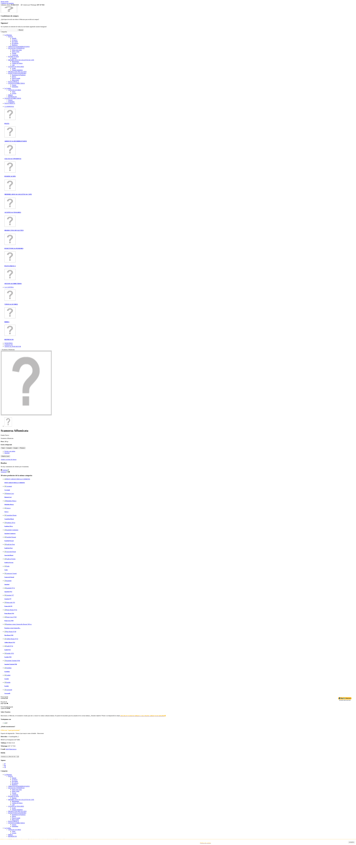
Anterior (5, 470)
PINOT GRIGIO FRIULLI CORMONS (14, 482)
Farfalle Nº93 (7, 657)
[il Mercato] (9, 12)
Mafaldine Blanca (9, 504)
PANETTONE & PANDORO (17, 73)
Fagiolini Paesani (9, 540)
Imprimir (7, 453)
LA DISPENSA (9, 106)
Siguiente (4, 472)
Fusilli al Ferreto (8, 562)
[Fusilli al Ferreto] (9, 559)
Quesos (14, 85)
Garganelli (7, 693)
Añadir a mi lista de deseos (8, 459)
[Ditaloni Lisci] (9, 493)
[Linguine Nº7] (9, 595)
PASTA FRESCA (13, 81)
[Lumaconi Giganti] (10, 573)
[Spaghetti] (7, 580)
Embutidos (15, 86)
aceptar (351, 842)
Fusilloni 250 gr (8, 526)
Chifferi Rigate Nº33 (9, 642)
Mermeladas (15, 61)
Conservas (15, 55)
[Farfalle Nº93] (9, 653)
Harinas (14, 58)
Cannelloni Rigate (9, 519)
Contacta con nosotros (7, 3)
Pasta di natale (16, 78)
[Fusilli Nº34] (8, 646)
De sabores (15, 43)
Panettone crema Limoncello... (12, 628)
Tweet (3, 448)
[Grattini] (7, 675)
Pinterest (22, 448)
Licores (14, 93)
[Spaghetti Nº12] (9, 588)
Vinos (13, 91)
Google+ (16, 448)
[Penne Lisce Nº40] (10, 617)
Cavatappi (7, 490)
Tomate (14, 53)
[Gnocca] (7, 508)
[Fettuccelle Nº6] (9, 602)
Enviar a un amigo (9, 451)
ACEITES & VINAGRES (16, 66)
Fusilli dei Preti (8, 548)
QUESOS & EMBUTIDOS (16, 83)
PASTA (10, 36)
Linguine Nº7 (7, 599)
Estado (3, 435)
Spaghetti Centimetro (10, 533)
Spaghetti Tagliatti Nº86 (10, 664)
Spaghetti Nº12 (8, 591)
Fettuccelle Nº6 (8, 606)
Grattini (6, 678)
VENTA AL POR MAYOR (12, 346)
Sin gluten (15, 41)
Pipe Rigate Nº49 (8, 635)
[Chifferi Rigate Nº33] (11, 639)
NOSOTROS (8, 343)
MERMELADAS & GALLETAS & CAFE (21, 60)
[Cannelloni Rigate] (10, 515)
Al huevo (14, 40)
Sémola (14, 38)
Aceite (14, 68)
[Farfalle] (7, 682)
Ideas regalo (15, 80)
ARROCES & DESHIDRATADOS (19, 46)
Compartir (9, 448)
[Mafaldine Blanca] (10, 501)
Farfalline (7, 671)
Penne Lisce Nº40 (8, 620)
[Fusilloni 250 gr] (9, 522)
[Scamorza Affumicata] (8, 426)
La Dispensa (8, 35)
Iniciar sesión (4, 1)
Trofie (6, 570)
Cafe (13, 65)
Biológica (15, 45)
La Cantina (7, 88)
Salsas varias (15, 51)
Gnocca (6, 511)
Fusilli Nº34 (7, 649)
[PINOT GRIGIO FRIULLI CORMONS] (17, 479)
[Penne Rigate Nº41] (10, 610)
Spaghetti (6, 584)
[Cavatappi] (8, 486)
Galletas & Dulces (17, 63)
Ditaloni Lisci (8, 497)
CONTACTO (8, 345)
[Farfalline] (7, 668)
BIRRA (10, 95)
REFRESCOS (12, 96)
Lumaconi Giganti (9, 577)
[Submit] (18, 757)
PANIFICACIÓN (13, 56)
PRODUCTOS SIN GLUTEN (17, 71)
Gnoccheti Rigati (8, 555)
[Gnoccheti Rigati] (10, 551)
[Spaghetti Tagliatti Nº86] (12, 660)
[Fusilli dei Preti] (9, 544)
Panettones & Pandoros (18, 75)
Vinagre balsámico (17, 70)
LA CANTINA (9, 287)
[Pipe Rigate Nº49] (10, 631)
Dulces (14, 76)
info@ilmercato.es (11, 749)
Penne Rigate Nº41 (9, 613)
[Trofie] (6, 566)
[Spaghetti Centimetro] (11, 530)
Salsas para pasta (17, 50)
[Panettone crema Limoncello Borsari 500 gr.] (18, 624)
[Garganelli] (8, 690)
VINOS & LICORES (14, 90)
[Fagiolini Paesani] (10, 537)
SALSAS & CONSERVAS (16, 48)
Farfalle (6, 686)
